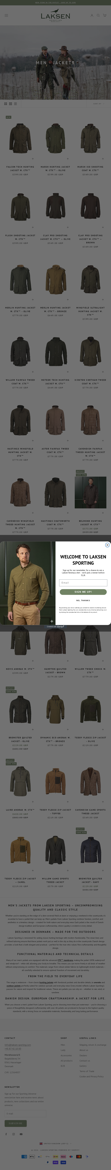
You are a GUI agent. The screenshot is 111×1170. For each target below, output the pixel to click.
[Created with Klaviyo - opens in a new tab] (55, 627)
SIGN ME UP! (83, 592)
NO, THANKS (83, 601)
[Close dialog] (107, 545)
